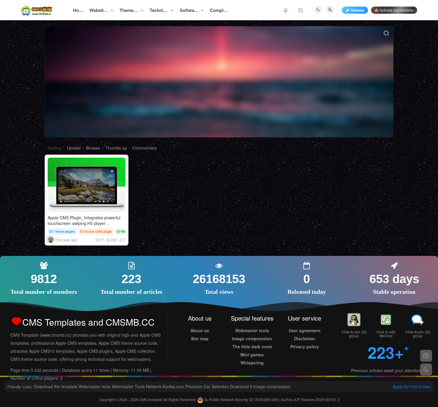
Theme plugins (64, 231)
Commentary (144, 148)
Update (74, 148)
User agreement (305, 330)
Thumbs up (116, 148)
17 (102, 239)
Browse (93, 148)
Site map (200, 338)
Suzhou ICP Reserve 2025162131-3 (310, 399)
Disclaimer (304, 338)
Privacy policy (304, 346)
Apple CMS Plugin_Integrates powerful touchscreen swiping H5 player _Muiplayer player (84, 223)
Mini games (252, 355)
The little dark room (252, 346)
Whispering (252, 363)
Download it (241, 386)
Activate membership (397, 10)
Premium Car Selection (207, 386)
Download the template (55, 386)
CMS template (151, 399)
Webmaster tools (252, 330)
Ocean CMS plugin (98, 231)
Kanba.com (173, 386)
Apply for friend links (411, 386)
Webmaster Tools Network (136, 386)
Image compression (252, 338)
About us (199, 330)
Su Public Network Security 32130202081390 (241, 399)
